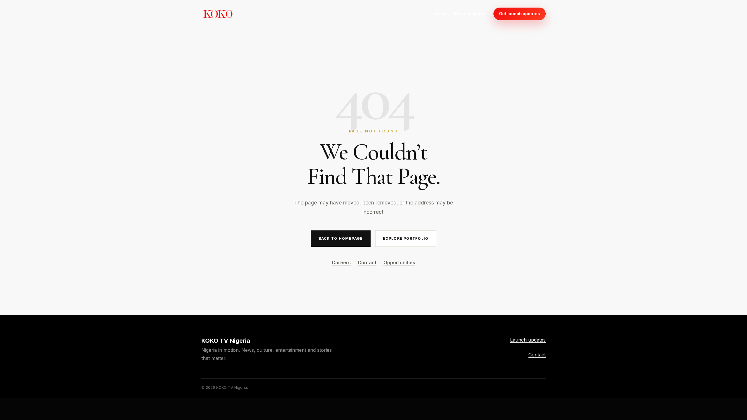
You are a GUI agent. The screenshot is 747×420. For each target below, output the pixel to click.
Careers (341, 262)
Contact (367, 262)
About (439, 13)
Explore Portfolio (405, 238)
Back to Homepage (341, 238)
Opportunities (399, 262)
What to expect (470, 13)
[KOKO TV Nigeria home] (217, 13)
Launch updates (528, 340)
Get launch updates (519, 13)
